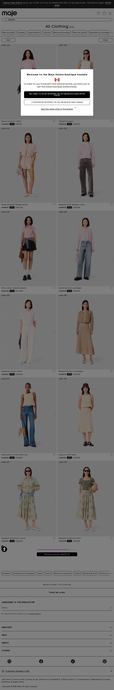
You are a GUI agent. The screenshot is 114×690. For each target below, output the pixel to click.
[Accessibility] (4, 549)
